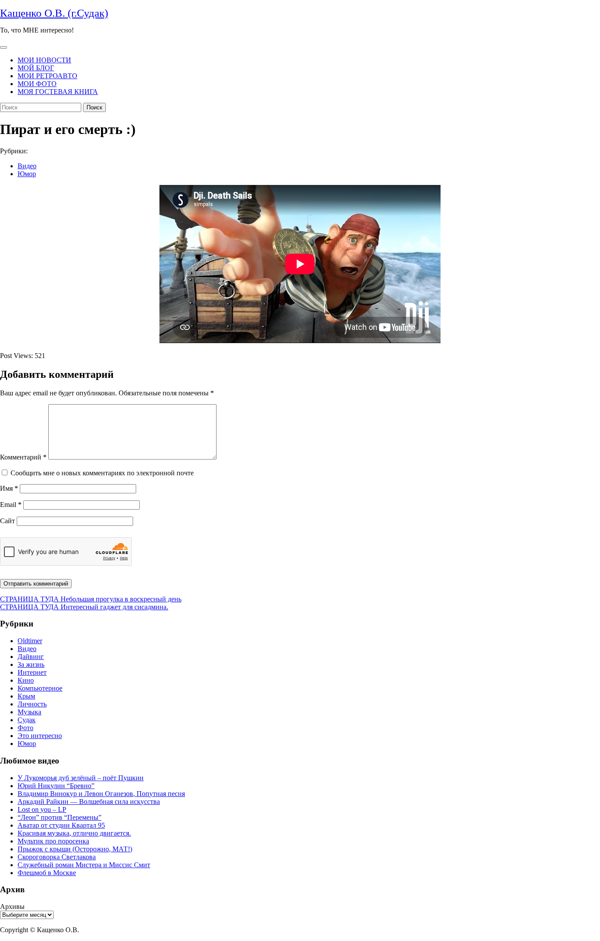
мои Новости (44, 60)
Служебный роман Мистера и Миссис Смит (84, 865)
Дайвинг (31, 656)
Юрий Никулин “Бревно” (56, 785)
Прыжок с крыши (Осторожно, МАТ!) (75, 849)
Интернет (32, 672)
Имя (9, 488)
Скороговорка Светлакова (57, 857)
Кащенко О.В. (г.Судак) (54, 13)
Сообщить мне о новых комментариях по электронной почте (102, 473)
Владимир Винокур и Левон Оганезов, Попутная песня (101, 793)
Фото (25, 727)
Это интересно (40, 735)
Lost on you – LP (42, 809)
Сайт (7, 521)
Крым (26, 696)
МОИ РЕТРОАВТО (47, 76)
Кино (26, 680)
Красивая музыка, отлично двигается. (74, 833)
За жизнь (31, 664)
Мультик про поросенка (53, 841)
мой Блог (36, 68)
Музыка (29, 712)
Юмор (27, 173)
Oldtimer (30, 640)
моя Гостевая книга (58, 91)
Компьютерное (40, 688)
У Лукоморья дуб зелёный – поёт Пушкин (81, 778)
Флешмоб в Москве (47, 872)
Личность (32, 704)
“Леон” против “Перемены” (59, 817)
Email (11, 504)
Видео (27, 166)
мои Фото (37, 83)
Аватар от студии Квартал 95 (61, 825)
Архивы (12, 906)
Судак (27, 720)
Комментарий (23, 457)
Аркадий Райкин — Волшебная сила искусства (89, 801)
